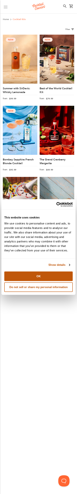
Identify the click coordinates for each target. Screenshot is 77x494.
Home (6, 19)
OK (38, 276)
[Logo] (38, 6)
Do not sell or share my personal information (38, 287)
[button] (5, 7)
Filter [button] (67, 29)
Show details (56, 264)
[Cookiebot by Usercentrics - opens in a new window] (56, 204)
